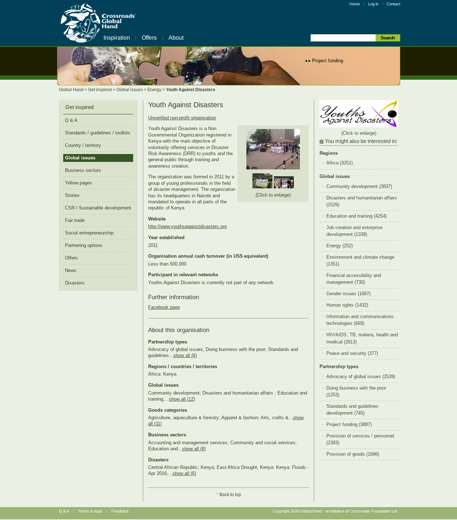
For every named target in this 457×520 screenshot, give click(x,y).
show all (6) (185, 355)
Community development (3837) (359, 186)
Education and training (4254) (356, 216)
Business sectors (83, 170)
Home (355, 4)
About (176, 38)
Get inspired (100, 89)
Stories (72, 195)
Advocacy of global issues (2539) (360, 376)
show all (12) (182, 399)
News (70, 270)
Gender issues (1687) (348, 293)
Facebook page (164, 307)
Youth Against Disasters (190, 89)
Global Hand (72, 89)
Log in (373, 4)
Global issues (130, 89)
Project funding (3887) (349, 424)
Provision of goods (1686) (352, 454)
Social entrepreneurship (89, 233)
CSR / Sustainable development (98, 208)
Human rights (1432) (347, 305)
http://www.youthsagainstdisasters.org (187, 226)
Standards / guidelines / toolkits (97, 132)
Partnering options (83, 245)
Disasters (75, 283)
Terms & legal (90, 511)
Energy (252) (339, 245)
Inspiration (117, 38)
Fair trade (75, 220)
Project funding (327, 60)
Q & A (71, 120)
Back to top (230, 494)
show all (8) (194, 448)
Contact (393, 4)
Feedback (120, 511)
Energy (154, 89)
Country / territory (83, 145)
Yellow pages (78, 182)
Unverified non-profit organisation (182, 117)
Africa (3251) (339, 162)
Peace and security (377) (352, 353)
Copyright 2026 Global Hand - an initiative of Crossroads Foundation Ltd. (335, 511)
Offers (149, 38)
